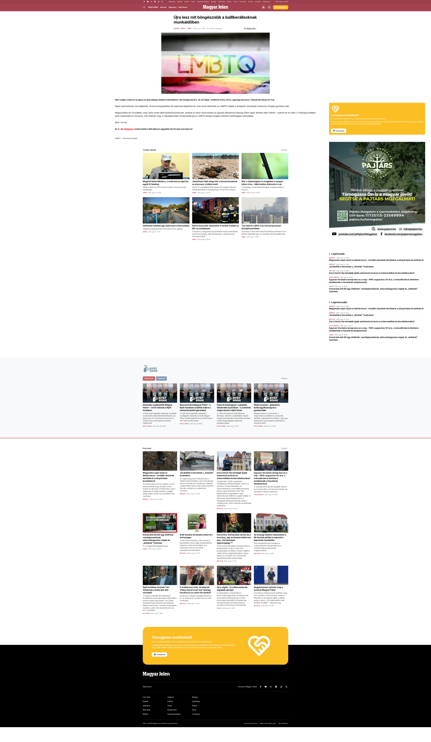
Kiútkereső (266, 1)
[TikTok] (158, 1)
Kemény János (179, 28)
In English (258, 1)
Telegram (128, 129)
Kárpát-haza (172, 710)
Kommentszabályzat (250, 723)
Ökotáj (250, 1)
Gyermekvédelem (203, 1)
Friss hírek (146, 697)
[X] (151, 1)
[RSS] (162, 1)
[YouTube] (147, 1)
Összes (284, 150)
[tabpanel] (215, 407)
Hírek (189, 28)
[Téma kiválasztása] (263, 7)
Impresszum (147, 687)
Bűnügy (213, 1)
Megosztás (251, 28)
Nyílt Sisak (183, 7)
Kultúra (229, 1)
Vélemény (172, 1)
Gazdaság (221, 1)
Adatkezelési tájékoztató (267, 723)
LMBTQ (117, 138)
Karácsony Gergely (130, 138)
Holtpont (170, 697)
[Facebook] (144, 1)
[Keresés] (269, 7)
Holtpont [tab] (161, 378)
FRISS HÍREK (153, 7)
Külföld (186, 1)
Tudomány (242, 1)
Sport (235, 1)
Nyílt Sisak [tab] (149, 378)
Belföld (179, 1)
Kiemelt (163, 7)
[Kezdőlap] (215, 7)
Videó (193, 1)
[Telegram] (155, 1)
